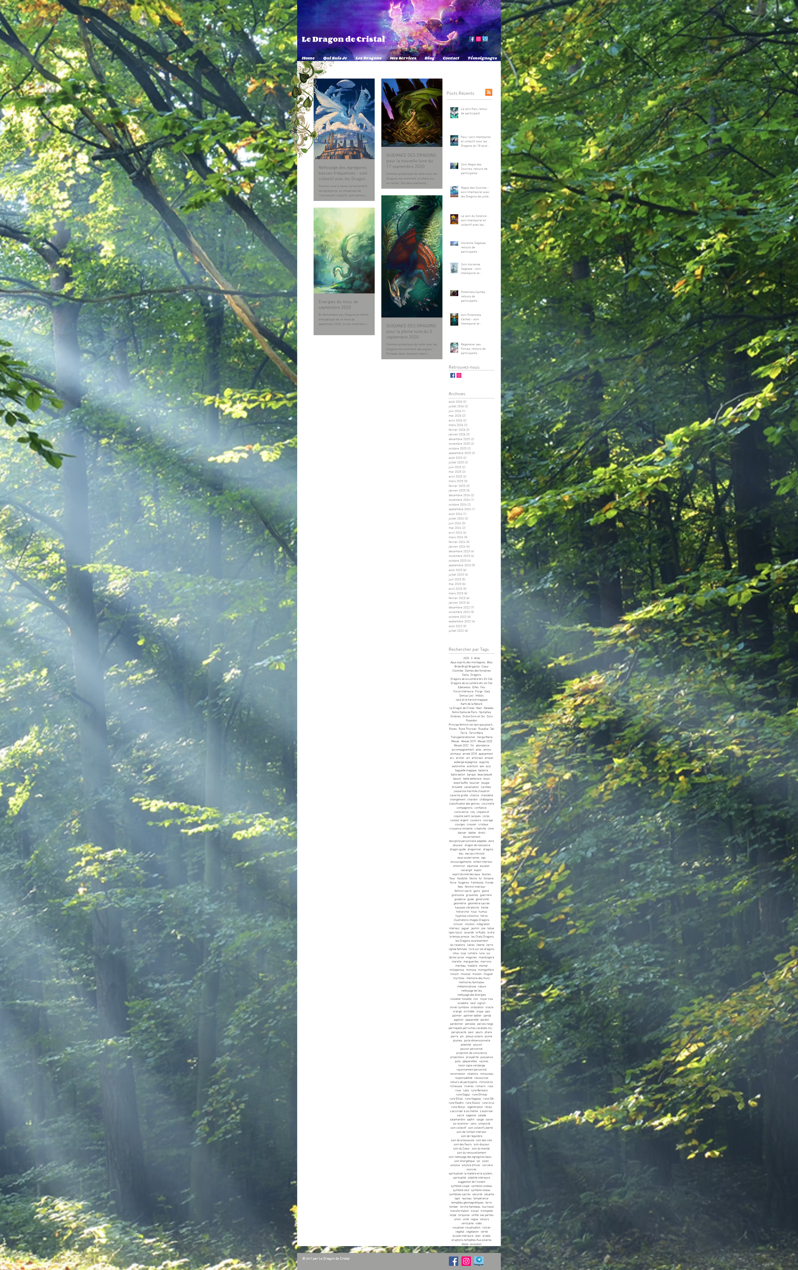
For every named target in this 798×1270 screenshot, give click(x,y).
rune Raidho (456, 1103)
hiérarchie (462, 912)
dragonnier (474, 849)
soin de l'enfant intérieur (471, 1132)
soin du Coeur (461, 1149)
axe (482, 766)
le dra (490, 932)
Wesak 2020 (485, 741)
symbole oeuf (461, 1190)
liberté (480, 945)
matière (472, 966)
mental (483, 966)
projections (457, 1057)
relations (472, 1074)
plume (488, 1036)
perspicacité (458, 1032)
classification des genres (464, 804)
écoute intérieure (463, 1236)
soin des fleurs (463, 1144)
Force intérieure (463, 691)
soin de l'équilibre (471, 1136)
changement (458, 799)
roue (458, 1090)
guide (470, 899)
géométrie (460, 903)
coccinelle (488, 804)
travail (475, 1211)
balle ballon (458, 775)
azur (488, 766)
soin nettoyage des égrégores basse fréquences (471, 1157)
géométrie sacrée (479, 903)
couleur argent (459, 820)
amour (487, 750)
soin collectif (458, 1128)
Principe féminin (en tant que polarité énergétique (471, 725)
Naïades (489, 708)
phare (488, 1032)
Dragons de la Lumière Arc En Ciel (472, 679)
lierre (489, 945)
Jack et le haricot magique (472, 700)
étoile (465, 1244)
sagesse (471, 1115)
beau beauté (485, 775)
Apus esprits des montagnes (468, 662)
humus (483, 912)
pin (462, 1036)
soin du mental (481, 1149)
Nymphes (485, 712)
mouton (477, 974)
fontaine (489, 878)
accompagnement (463, 750)
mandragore (486, 957)
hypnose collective (467, 916)
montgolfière (486, 970)
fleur (452, 878)
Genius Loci (466, 696)
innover (458, 924)
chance (474, 795)
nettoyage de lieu (471, 991)
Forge (479, 691)
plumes (457, 1040)
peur (471, 1032)
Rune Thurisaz (468, 729)
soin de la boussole (462, 1140)
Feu (482, 687)
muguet (488, 974)
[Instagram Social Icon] (478, 39)
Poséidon (471, 720)
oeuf (472, 1003)
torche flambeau (470, 1207)
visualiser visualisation (466, 1227)
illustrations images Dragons (471, 920)
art (468, 758)
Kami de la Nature (471, 704)
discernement (471, 837)
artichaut (477, 758)
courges (460, 824)
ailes (479, 750)
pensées (470, 1024)
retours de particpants (463, 1082)
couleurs (475, 820)
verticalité (467, 1223)
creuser (472, 824)
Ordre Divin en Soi (474, 716)
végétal (459, 1232)
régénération (475, 1107)
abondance (482, 745)
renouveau (486, 1074)
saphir (471, 1119)
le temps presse (459, 937)
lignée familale (458, 949)
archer (460, 758)
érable (486, 1236)
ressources (481, 1078)
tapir (457, 1198)
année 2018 (470, 754)
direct (481, 833)
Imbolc (479, 696)
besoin (457, 779)
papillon (459, 1020)
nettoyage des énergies (471, 995)
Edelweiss (464, 687)
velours (484, 1219)
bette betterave (472, 779)
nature (482, 986)
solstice (455, 1165)
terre (488, 1203)
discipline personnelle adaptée (467, 841)
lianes (471, 945)
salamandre (457, 1119)
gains (476, 891)
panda (487, 1016)
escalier (485, 866)
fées (460, 887)
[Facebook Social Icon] (471, 39)
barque (471, 775)
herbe (484, 907)
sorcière (487, 1165)
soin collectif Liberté (480, 1128)
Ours (490, 716)
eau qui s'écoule (474, 853)
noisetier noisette (461, 999)
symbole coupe (460, 1186)
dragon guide (458, 849)
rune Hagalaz (473, 1099)
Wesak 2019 (468, 741)
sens (473, 1124)
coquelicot (483, 812)
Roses (453, 729)
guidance (460, 899)
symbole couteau (481, 1186)
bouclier (475, 783)
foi (480, 878)
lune (482, 953)
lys (488, 953)
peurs (479, 1032)
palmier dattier (473, 1016)
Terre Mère (476, 733)
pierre (454, 1036)
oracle (489, 1007)
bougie (485, 783)
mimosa (471, 970)
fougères (463, 883)
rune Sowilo (473, 1103)
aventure (472, 766)
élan (478, 1236)
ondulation (477, 1007)
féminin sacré (463, 891)
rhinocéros (486, 1082)
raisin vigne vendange (471, 1065)
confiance (480, 808)
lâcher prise (456, 957)
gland (485, 891)
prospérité (472, 1057)
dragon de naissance (477, 845)
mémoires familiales (471, 982)
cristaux (483, 824)
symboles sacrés (459, 1194)
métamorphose (466, 986)
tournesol (488, 1207)
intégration (483, 924)
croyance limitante (461, 829)
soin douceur (481, 1144)
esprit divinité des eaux (466, 874)
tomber (453, 1207)
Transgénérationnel (463, 737)
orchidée (469, 1011)
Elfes (475, 687)
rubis (466, 1090)
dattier (472, 833)
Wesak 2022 (461, 745)
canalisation (471, 787)
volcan (486, 1227)
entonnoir (459, 866)
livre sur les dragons (481, 949)
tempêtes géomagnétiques (467, 1203)
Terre (463, 733)
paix (487, 1011)
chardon (472, 799)
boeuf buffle (461, 783)
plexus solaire (474, 1036)
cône (491, 829)
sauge (480, 1119)
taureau (467, 1198)
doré (491, 841)
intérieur (454, 928)
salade (482, 1115)
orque (479, 1011)
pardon (484, 1020)
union (457, 1219)
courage (488, 820)
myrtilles (458, 978)
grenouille (458, 895)
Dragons (475, 675)
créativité (480, 829)
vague (474, 1219)
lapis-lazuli (455, 932)
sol (478, 1161)
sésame (489, 1194)
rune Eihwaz (479, 1094)
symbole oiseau (480, 1190)
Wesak (455, 741)
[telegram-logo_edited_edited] (485, 39)
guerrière (486, 895)
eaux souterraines (468, 858)
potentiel (466, 1045)
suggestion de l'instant (471, 1182)
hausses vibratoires (467, 907)
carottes (486, 787)
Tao (492, 729)
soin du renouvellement (471, 1153)
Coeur (485, 666)
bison (486, 779)
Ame (477, 658)
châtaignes (486, 799)
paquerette (472, 1020)
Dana (465, 675)
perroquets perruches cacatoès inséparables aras (471, 1028)
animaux (455, 754)
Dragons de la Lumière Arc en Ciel (472, 683)
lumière (472, 953)
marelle (457, 962)
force (453, 883)
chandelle (487, 795)
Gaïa (487, 691)
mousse (465, 974)
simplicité (484, 1124)
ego (483, 858)
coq (472, 812)
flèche (473, 878)
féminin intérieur (475, 887)
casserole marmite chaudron (472, 791)
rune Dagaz (463, 1094)
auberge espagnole (465, 762)
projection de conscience (471, 1053)
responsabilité (463, 1078)
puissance (486, 1057)
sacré (460, 1115)
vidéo (478, 1223)
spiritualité (459, 1178)
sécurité (477, 1194)
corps (486, 816)
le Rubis (480, 932)
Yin (472, 745)
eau (461, 853)
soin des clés (484, 1140)
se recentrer (461, 1124)
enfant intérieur (483, 862)
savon (489, 1119)
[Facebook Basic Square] (452, 375)
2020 (466, 658)
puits (458, 1061)
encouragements (461, 862)
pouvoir (477, 1045)
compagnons (465, 808)
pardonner (456, 1024)
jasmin (475, 928)
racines (483, 1061)
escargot (466, 870)
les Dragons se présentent (471, 941)
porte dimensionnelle (477, 1040)
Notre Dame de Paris (464, 712)
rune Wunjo (458, 1107)
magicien (471, 957)
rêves (488, 1107)
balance (483, 770)
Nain (479, 708)
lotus (456, 953)
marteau (460, 966)
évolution (476, 1244)
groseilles (472, 895)
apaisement (486, 754)
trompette (487, 1211)
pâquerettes (470, 1061)
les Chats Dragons (482, 937)
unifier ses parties (483, 1215)
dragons (488, 849)
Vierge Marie (485, 737)
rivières (469, 1086)
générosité (482, 899)
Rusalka (483, 729)
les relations (457, 945)
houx (474, 912)
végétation (472, 1232)
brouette (457, 787)
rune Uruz (488, 1103)
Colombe (457, 671)
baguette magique (466, 770)
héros (484, 916)
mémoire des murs (478, 978)
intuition (470, 924)
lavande (469, 932)
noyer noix (486, 999)
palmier (457, 1016)
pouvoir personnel (471, 1049)
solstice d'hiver (471, 1165)
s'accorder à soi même (464, 1111)
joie (483, 928)
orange (457, 1011)
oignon (481, 1003)
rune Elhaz (456, 1099)
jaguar (465, 928)
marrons (485, 962)
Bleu (490, 662)
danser (462, 833)
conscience (461, 812)
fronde (489, 883)
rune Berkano (479, 1090)
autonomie (458, 766)
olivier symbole (459, 1007)
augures (484, 762)
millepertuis (456, 970)
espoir (478, 870)
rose (490, 1086)
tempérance (480, 1198)
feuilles (486, 874)
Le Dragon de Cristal (343, 39)
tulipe (453, 1215)
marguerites (471, 962)
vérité (484, 1232)
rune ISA (488, 1099)
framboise (477, 883)
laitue (490, 928)
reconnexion (457, 1074)
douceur (458, 845)
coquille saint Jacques (467, 816)
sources (472, 1169)
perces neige (485, 1024)
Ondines (456, 716)
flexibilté (462, 878)
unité (466, 1219)
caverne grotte (459, 795)
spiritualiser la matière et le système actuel (471, 1173)
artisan (489, 758)
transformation (459, 1211)
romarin (480, 1086)
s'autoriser (486, 1111)
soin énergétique (464, 1161)
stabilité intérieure (479, 1178)
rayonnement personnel (472, 1070)
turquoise (464, 1215)
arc (452, 758)
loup (463, 953)
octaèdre (463, 1003)
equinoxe (472, 866)
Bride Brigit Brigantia (467, 666)
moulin (454, 974)
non (475, 999)
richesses (456, 1086)
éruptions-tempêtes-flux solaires (472, 1240)
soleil (485, 1161)
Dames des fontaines (478, 671)
